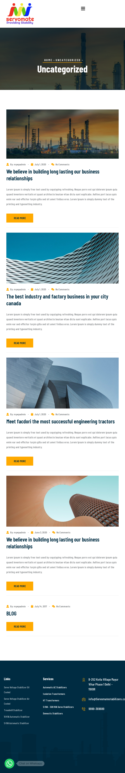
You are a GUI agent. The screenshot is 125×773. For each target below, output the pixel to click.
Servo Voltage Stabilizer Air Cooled (16, 701)
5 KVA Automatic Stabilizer (16, 723)
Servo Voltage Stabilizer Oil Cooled (16, 690)
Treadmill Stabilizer (13, 710)
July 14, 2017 (41, 606)
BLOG (11, 613)
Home (48, 60)
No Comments (62, 164)
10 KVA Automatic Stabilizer (17, 716)
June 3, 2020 (41, 532)
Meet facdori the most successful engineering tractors (60, 421)
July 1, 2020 (40, 164)
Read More (20, 218)
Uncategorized (68, 60)
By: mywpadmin (18, 164)
